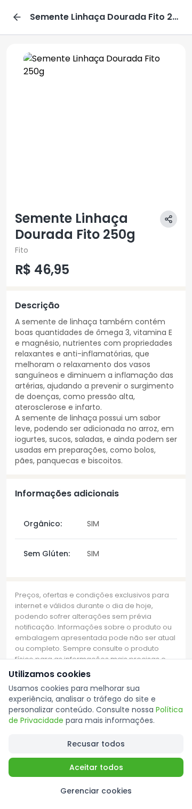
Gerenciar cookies (96, 790)
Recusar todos (96, 743)
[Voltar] (17, 17)
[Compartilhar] (168, 219)
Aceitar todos (96, 767)
